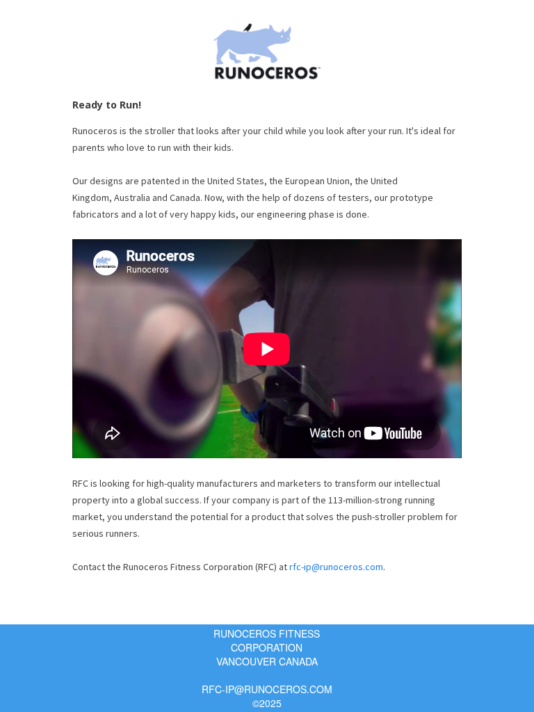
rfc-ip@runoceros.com (336, 566)
